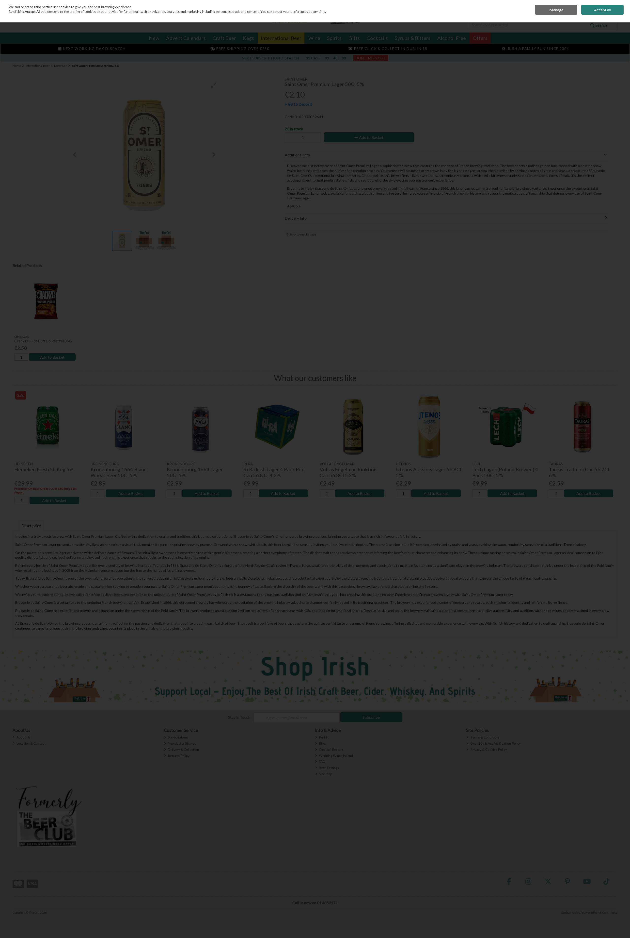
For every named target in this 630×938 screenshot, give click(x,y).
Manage (556, 9)
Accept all (602, 9)
